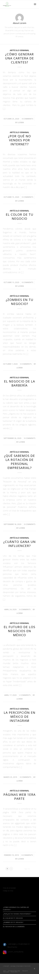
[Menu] (35, 4)
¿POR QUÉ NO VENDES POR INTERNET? (19, 140)
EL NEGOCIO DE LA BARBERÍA (19, 383)
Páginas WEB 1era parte (19, 796)
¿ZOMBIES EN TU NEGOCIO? (19, 302)
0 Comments (27, 119)
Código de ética (8, 891)
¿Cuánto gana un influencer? (19, 544)
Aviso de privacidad (9, 888)
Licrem (21, 122)
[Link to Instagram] (34, 968)
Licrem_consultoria (15, 952)
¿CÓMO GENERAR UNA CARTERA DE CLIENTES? (19, 58)
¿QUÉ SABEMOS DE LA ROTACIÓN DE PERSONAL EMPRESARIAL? (19, 462)
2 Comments (25, 695)
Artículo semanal (19, 50)
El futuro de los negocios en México (19, 631)
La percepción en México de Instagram (19, 716)
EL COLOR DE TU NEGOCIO (19, 216)
